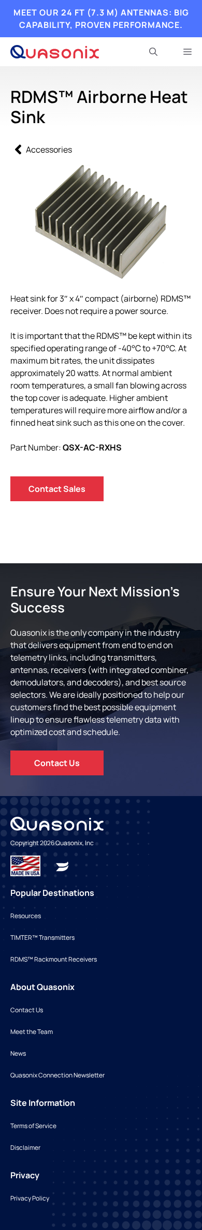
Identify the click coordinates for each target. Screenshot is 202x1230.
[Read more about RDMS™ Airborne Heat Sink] (62, 865)
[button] (153, 51)
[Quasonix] (54, 52)
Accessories (49, 149)
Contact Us (57, 763)
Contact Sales (56, 488)
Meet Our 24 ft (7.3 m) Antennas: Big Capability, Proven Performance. (101, 19)
